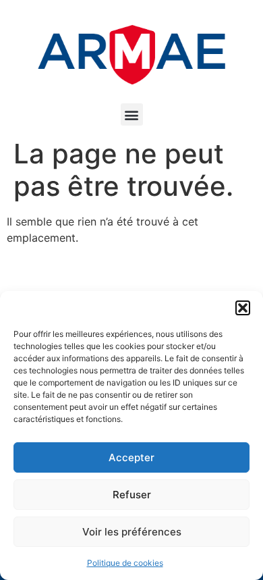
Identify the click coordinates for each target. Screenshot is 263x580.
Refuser (132, 494)
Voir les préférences (131, 531)
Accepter (131, 457)
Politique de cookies (125, 563)
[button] (243, 308)
